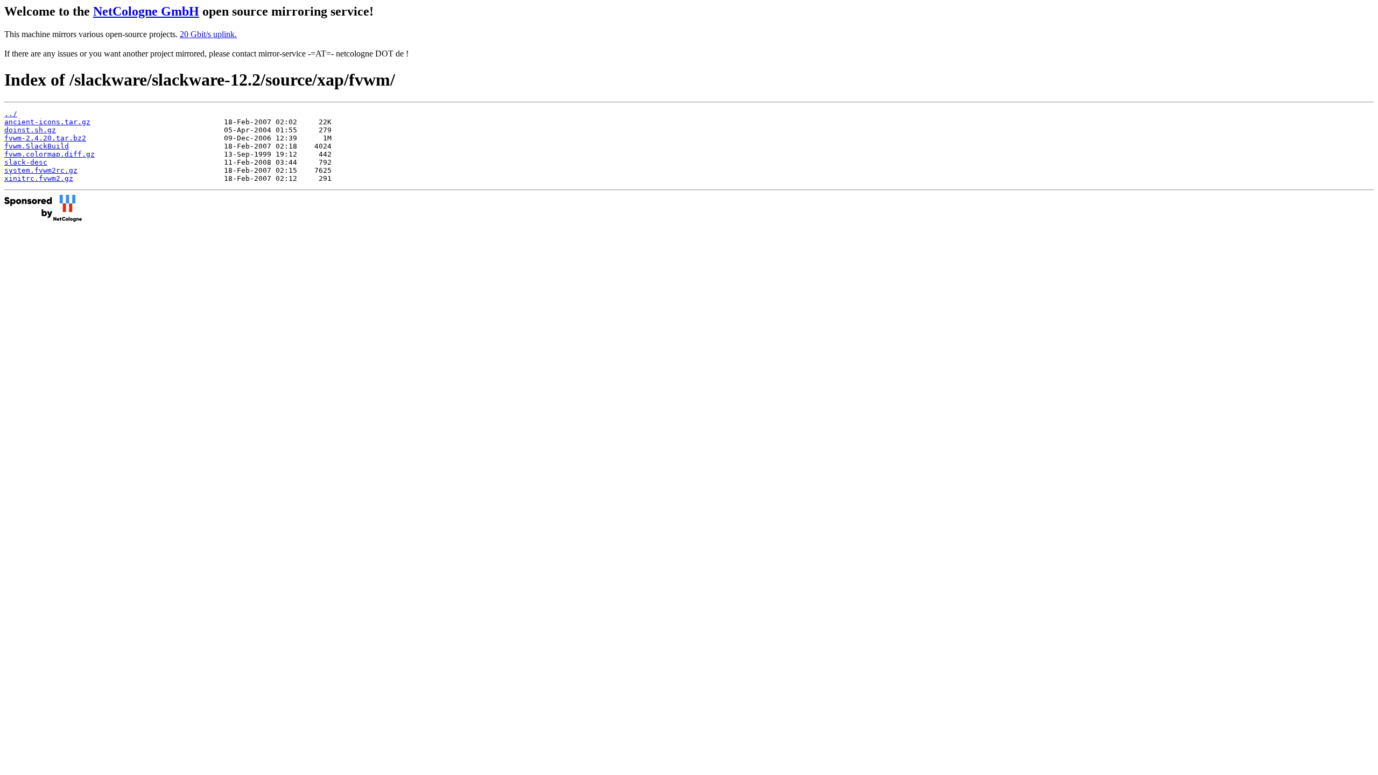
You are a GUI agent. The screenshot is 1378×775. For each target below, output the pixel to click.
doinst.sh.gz (30, 130)
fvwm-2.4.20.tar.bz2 (45, 138)
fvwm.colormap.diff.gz (49, 154)
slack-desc (25, 162)
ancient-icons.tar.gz (47, 122)
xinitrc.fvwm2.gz (38, 178)
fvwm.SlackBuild (36, 146)
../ (10, 114)
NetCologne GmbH (146, 11)
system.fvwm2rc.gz (41, 170)
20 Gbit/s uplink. (208, 34)
